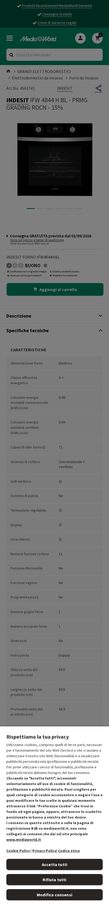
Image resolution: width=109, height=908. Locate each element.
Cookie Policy (18, 850)
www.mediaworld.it (23, 839)
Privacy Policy (44, 850)
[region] (54, 817)
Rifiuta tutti (54, 879)
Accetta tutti (54, 864)
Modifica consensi (54, 894)
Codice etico (69, 850)
